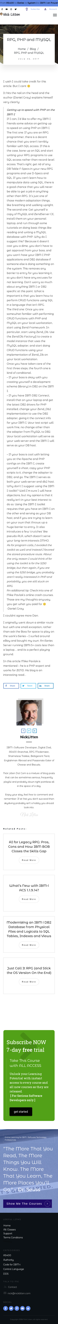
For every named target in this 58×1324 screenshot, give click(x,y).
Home (7, 1225)
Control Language (13, 1269)
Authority (8, 1259)
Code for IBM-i (11, 1264)
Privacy (7, 1241)
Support (7, 1233)
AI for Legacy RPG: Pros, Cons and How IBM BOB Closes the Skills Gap (29, 846)
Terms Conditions (13, 1237)
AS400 (7, 1255)
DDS (6, 1273)
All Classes (9, 1229)
